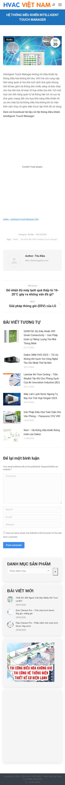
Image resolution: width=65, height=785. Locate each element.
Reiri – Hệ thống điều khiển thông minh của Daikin (42, 432)
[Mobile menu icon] (60, 5)
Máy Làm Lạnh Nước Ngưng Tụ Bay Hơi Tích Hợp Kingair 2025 (41, 396)
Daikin (15, 239)
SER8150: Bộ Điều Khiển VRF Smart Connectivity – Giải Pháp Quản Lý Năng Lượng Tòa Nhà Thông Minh (41, 337)
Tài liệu (9, 40)
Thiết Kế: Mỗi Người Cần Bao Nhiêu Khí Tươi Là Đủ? (37, 599)
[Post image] (12, 336)
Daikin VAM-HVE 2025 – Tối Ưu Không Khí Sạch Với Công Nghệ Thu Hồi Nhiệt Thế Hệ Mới (41, 358)
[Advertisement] (32, 726)
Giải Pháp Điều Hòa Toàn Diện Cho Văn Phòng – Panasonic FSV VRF (42, 414)
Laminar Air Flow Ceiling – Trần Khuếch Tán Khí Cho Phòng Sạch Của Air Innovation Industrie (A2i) (42, 378)
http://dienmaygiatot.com (36, 260)
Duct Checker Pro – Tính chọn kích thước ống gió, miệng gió (35, 612)
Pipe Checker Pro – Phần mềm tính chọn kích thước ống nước (37, 624)
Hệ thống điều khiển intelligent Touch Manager (39, 239)
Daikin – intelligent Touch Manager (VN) (21, 219)
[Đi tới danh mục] (55, 571)
